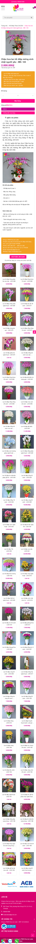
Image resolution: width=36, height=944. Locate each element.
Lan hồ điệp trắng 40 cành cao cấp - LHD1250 (9, 428)
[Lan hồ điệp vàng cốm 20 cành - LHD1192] (27, 761)
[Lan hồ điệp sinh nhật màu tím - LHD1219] (27, 589)
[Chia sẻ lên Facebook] (7, 105)
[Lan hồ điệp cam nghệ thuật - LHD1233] (9, 515)
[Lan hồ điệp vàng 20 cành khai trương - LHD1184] (27, 859)
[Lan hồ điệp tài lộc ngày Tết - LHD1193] (27, 515)
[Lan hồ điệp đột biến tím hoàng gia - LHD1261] (27, 368)
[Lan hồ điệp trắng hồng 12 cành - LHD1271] (27, 319)
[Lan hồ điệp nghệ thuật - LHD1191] (9, 785)
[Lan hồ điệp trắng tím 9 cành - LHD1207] (27, 638)
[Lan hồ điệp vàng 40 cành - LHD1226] (27, 491)
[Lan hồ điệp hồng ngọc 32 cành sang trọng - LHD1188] (9, 834)
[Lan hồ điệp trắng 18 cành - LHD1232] (9, 491)
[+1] (12, 105)
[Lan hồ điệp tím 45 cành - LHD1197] (9, 613)
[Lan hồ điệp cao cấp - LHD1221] (27, 540)
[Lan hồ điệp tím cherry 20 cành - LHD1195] (27, 736)
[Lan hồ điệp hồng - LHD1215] (9, 712)
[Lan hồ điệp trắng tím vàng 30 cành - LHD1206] (9, 687)
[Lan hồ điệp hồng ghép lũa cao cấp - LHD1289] (9, 270)
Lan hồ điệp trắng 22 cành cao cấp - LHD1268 (27, 355)
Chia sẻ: (3, 105)
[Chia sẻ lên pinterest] (10, 105)
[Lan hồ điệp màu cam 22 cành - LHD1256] (27, 393)
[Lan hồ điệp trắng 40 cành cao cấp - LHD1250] (9, 417)
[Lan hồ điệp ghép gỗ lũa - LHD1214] (27, 613)
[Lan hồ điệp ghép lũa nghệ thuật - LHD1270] (9, 344)
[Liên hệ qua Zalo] (10, 941)
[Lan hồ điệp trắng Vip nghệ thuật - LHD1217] (27, 663)
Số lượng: (4, 91)
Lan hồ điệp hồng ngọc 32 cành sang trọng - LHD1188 (9, 845)
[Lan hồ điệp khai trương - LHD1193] (9, 564)
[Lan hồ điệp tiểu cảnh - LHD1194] (9, 761)
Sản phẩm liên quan (18, 257)
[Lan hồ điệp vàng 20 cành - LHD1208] (9, 663)
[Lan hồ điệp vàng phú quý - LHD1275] (9, 319)
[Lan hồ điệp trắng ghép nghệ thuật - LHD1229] (27, 442)
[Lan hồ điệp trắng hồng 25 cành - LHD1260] (9, 393)
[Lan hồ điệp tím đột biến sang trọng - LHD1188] (27, 810)
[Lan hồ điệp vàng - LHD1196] (9, 736)
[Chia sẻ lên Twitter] (9, 105)
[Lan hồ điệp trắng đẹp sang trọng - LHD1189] (9, 810)
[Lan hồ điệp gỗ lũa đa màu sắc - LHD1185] (9, 859)
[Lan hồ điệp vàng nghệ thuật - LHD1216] (27, 564)
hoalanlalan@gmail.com (10, 914)
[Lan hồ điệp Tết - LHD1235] (9, 540)
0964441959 (20, 1)
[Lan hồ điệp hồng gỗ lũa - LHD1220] (9, 638)
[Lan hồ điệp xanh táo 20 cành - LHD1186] (27, 834)
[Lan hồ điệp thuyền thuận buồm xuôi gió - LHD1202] (27, 712)
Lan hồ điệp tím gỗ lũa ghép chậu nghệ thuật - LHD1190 (27, 796)
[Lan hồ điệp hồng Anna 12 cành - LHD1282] (27, 270)
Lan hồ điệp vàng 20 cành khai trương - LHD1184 (27, 870)
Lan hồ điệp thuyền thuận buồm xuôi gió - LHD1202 (27, 723)
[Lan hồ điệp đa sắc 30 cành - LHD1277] (27, 294)
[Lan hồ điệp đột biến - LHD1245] (27, 417)
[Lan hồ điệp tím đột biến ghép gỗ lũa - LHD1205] (9, 466)
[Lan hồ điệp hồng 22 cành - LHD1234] (27, 466)
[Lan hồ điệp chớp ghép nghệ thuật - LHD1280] (9, 294)
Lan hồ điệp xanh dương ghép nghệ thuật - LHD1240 (9, 453)
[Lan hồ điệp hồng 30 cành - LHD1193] (27, 687)
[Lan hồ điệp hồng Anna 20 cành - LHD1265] (9, 368)
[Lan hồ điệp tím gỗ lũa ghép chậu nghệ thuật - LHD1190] (27, 785)
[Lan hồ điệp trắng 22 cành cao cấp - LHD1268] (27, 344)
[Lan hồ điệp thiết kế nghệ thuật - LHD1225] (9, 589)
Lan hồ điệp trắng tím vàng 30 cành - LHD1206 (9, 698)
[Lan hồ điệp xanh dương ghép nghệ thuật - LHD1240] (9, 442)
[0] (33, 8)
